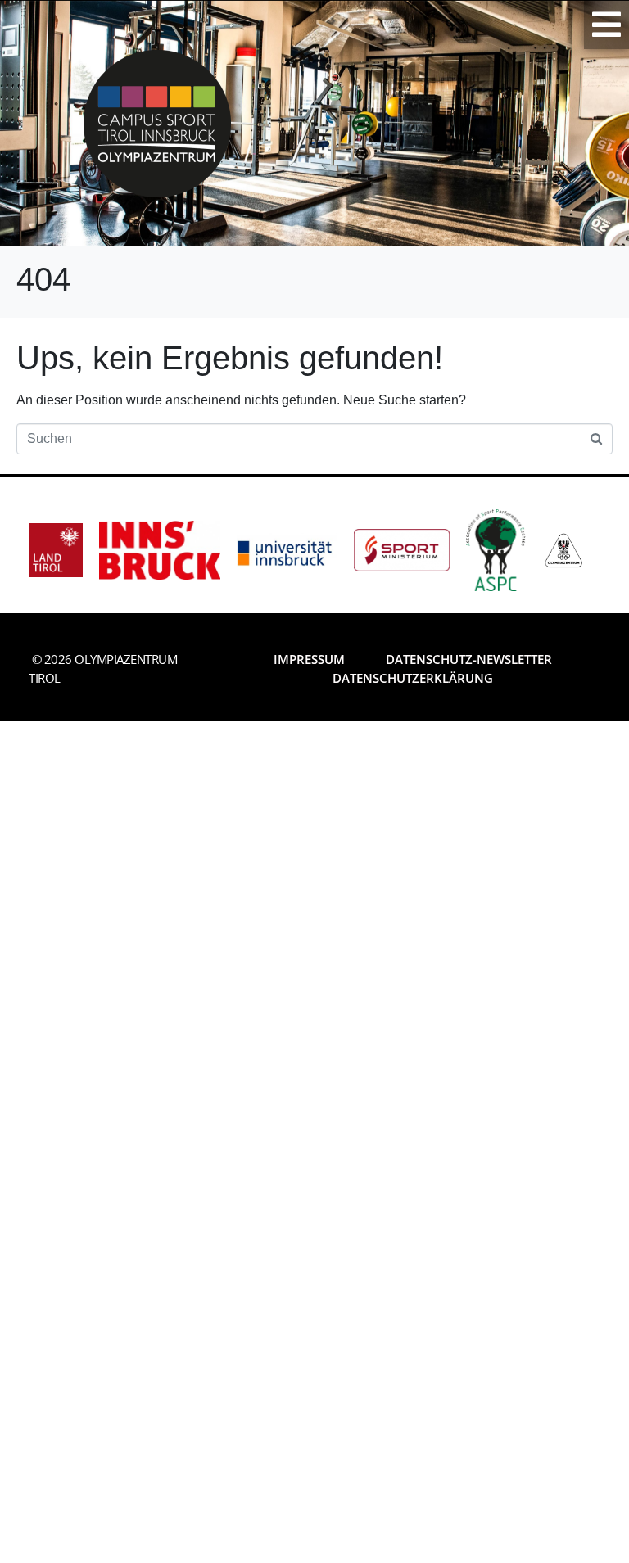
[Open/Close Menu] (606, 24)
